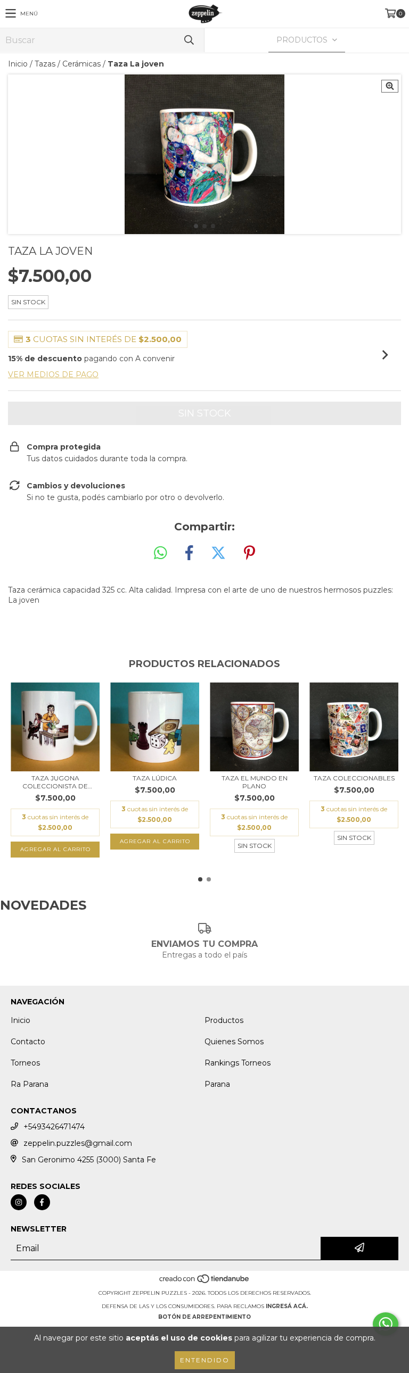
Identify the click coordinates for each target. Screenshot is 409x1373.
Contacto (28, 1041)
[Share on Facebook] (189, 553)
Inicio (18, 64)
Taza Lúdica (155, 778)
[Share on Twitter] (218, 553)
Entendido (205, 1360)
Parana (217, 1084)
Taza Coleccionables (354, 778)
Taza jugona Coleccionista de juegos (55, 782)
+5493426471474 (54, 1126)
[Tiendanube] (204, 1282)
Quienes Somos (234, 1041)
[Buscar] (188, 40)
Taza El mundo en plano (255, 782)
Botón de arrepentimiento (204, 1316)
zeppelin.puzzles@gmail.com (77, 1143)
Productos (223, 1020)
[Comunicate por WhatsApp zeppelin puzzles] (385, 1324)
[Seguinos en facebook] (42, 1202)
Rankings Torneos (237, 1063)
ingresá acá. (287, 1306)
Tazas (45, 64)
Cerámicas (81, 64)
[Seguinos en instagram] (19, 1202)
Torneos (25, 1063)
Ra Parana (29, 1084)
